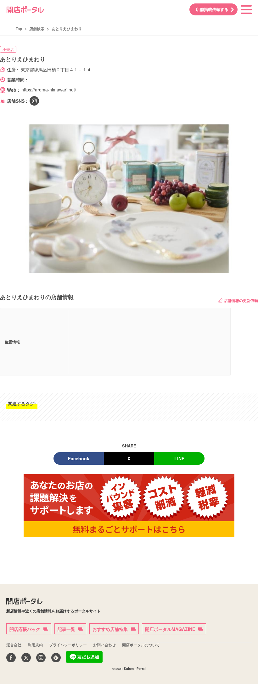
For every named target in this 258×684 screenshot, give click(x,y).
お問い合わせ (104, 644)
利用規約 (35, 644)
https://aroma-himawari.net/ (48, 89)
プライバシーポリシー (68, 644)
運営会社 (13, 644)
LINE (179, 458)
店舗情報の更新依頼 (241, 300)
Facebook (78, 458)
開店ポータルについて (141, 644)
